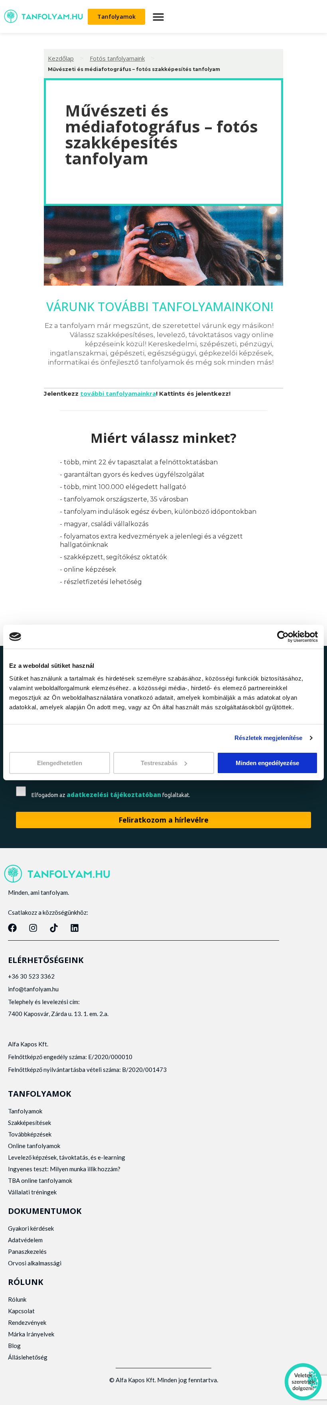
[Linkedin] (74, 928)
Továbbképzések (29, 1134)
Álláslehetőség (27, 1357)
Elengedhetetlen (59, 762)
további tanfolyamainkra (118, 393)
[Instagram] (33, 928)
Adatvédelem (25, 1239)
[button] (158, 17)
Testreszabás (159, 762)
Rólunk (17, 1299)
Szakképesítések (29, 1122)
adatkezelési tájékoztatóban (114, 795)
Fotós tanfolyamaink (117, 58)
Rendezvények (27, 1322)
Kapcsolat (21, 1310)
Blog (14, 1345)
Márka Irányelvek (31, 1334)
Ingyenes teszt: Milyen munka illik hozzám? (64, 1168)
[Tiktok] (53, 928)
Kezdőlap (61, 58)
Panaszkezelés (27, 1251)
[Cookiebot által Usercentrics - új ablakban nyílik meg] (283, 637)
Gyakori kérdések (31, 1228)
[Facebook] (12, 928)
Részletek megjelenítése (268, 737)
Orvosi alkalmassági (34, 1263)
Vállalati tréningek (32, 1192)
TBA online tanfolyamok (40, 1180)
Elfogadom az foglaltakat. (111, 795)
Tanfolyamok (25, 1111)
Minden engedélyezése (267, 762)
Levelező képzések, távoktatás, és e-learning (66, 1157)
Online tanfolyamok (34, 1145)
